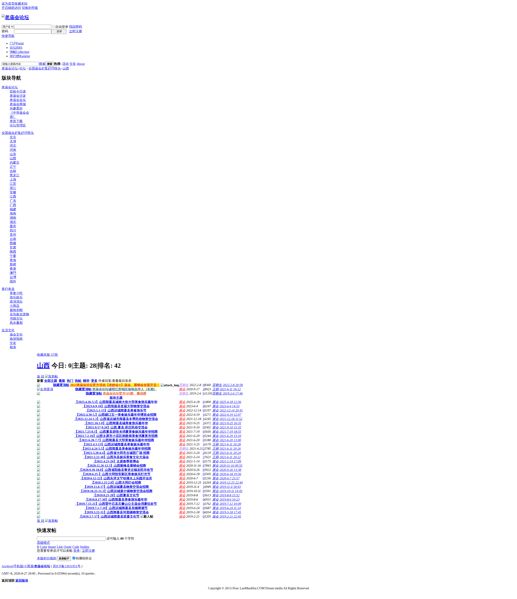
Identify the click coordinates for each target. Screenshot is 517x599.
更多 (94, 380)
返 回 (40, 376)
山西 (66, 68)
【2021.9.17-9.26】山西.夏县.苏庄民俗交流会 (116, 427)
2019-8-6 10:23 (230, 499)
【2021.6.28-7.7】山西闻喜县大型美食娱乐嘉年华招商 (116, 440)
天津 (13, 141)
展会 (182, 389)
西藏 (13, 243)
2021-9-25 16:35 (230, 423)
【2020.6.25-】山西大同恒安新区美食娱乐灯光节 (116, 474)
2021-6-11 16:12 (230, 389)
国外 (13, 281)
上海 (13, 179)
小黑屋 (29, 566)
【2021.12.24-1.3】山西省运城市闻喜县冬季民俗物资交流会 (116, 419)
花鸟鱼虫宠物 (19, 314)
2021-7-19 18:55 (230, 431)
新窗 (40, 380)
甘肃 (13, 247)
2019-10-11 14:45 (231, 491)
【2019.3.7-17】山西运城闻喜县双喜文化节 (109, 516)
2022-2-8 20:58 (233, 385)
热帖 (78, 380)
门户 (17, 43)
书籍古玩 (16, 318)
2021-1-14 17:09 (230, 461)
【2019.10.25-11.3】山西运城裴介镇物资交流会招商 (116, 491)
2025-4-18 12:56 (230, 402)
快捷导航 (8, 36)
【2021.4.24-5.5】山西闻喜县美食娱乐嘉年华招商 (116, 448)
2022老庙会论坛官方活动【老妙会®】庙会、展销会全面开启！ (115, 385)
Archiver (7, 566)
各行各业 (8, 289)
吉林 (13, 171)
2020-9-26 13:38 (230, 470)
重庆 (13, 226)
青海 (13, 260)
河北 (13, 145)
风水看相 (16, 322)
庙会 (182, 516)
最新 (62, 380)
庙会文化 (16, 334)
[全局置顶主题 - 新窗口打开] (45, 389)
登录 (76, 550)
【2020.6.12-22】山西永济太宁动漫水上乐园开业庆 (116, 478)
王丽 (215, 389)
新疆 (13, 264)
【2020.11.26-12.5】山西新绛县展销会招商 (116, 465)
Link (60, 546)
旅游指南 (16, 338)
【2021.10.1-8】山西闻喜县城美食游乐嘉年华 (116, 423)
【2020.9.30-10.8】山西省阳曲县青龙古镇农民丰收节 (116, 470)
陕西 (13, 251)
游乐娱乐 (16, 297)
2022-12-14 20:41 (231, 410)
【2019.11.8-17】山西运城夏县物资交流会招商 (116, 486)
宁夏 (13, 256)
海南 (13, 213)
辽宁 (13, 166)
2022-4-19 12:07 (230, 414)
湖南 (13, 217)
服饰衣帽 (16, 310)
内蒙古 (14, 162)
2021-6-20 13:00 (230, 440)
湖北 (13, 222)
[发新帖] (51, 376)
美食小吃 (16, 293)
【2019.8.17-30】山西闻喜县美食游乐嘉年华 (116, 499)
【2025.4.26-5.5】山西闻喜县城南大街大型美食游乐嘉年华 (116, 402)
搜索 (42, 63)
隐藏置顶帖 (61, 385)
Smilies (84, 546)
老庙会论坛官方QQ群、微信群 (124, 393)
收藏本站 (21, 3)
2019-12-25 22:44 (231, 482)
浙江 (13, 188)
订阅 (54, 354)
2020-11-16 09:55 (231, 465)
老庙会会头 (18, 100)
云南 (13, 239)
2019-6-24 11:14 (230, 508)
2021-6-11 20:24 (230, 453)
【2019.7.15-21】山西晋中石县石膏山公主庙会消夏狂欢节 (116, 503)
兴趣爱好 (16, 108)
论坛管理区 (18, 125)
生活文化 (8, 330)
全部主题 (50, 380)
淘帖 (19, 52)
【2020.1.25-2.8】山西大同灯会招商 (116, 482)
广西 (13, 205)
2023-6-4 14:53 (230, 406)
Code (75, 546)
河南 (13, 150)
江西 (13, 196)
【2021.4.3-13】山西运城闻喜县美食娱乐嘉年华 (116, 444)
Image (52, 546)
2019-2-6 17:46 (233, 393)
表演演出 (16, 301)
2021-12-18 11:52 (231, 419)
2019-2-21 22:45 (230, 516)
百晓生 (184, 385)
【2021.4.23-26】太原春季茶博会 (116, 461)
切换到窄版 (30, 7)
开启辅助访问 (11, 7)
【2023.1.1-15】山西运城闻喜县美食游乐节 (116, 410)
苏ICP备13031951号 (67, 566)
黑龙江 (14, 175)
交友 (72, 63)
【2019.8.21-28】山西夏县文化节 (116, 495)
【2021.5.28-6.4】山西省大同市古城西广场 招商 (116, 453)
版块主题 (116, 397)
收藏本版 (44, 354)
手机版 (18, 566)
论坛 (16, 47)
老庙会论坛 (10, 68)
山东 (13, 154)
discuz (81, 63)
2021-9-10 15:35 (230, 427)
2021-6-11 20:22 (230, 457)
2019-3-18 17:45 (230, 512)
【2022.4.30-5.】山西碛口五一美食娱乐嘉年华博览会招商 (116, 414)
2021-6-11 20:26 (230, 448)
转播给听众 (84, 558)
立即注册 (75, 31)
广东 (13, 200)
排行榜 (20, 56)
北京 (13, 137)
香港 (13, 268)
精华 (86, 380)
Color (43, 546)
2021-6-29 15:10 (230, 436)
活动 (65, 63)
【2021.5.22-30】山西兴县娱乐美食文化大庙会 (116, 457)
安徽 (13, 192)
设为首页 (8, 3)
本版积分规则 (46, 558)
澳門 (13, 273)
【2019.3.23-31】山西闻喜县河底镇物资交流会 (116, 512)
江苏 (13, 183)
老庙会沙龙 (18, 95)
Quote (67, 546)
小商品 (14, 305)
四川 (13, 230)
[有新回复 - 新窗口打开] (38, 402)
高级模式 (43, 542)
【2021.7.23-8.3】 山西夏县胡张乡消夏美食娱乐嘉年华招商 (116, 431)
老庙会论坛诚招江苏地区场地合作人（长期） (124, 389)
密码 (5, 31)
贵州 (13, 234)
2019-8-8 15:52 (230, 495)
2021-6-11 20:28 (230, 444)
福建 (13, 209)
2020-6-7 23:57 (230, 478)
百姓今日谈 (18, 91)
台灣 (13, 277)
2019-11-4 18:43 (230, 486)
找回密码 (75, 26)
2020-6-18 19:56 (230, 474)
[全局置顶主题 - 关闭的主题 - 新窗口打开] (38, 385)
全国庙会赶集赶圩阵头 (44, 68)
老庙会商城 (18, 104)
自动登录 (61, 26)
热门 (70, 380)
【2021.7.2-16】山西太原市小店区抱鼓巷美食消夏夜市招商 (116, 436)
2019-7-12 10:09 (230, 503)
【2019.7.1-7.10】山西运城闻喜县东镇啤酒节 (116, 508)
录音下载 (16, 121)
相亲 (13, 347)
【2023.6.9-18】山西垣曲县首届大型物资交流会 (116, 406)
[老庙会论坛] (15, 17)
